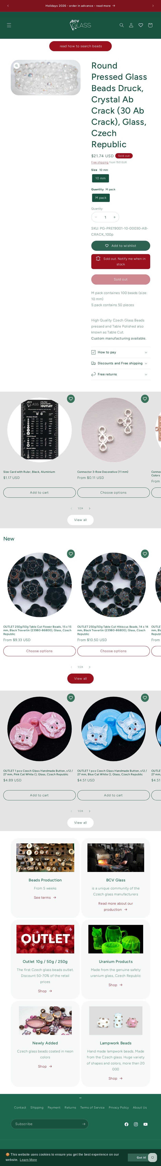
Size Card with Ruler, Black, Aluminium (29, 472)
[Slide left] (71, 508)
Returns (70, 1107)
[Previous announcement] (8, 6)
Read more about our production (115, 906)
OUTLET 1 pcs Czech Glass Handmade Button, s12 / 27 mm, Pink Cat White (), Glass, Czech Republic (38, 772)
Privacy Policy (119, 1107)
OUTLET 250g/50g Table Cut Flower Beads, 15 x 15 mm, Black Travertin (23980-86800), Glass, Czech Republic (37, 630)
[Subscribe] (83, 1124)
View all (80, 520)
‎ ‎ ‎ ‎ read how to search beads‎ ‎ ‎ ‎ (80, 46)
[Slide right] (89, 508)
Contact (20, 1107)
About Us (140, 1107)
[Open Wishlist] (140, 25)
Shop (42, 991)
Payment (54, 1107)
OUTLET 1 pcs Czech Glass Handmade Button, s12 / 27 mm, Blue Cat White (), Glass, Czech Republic (112, 772)
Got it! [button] (141, 1157)
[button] (9, 25)
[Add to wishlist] (71, 399)
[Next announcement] (153, 6)
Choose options (113, 492)
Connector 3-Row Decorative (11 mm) (102, 472)
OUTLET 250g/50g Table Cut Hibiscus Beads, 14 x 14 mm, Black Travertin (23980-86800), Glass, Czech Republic (112, 630)
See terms (42, 897)
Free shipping (100, 162)
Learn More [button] (28, 1159)
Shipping (36, 1107)
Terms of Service (92, 1107)
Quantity (97, 208)
